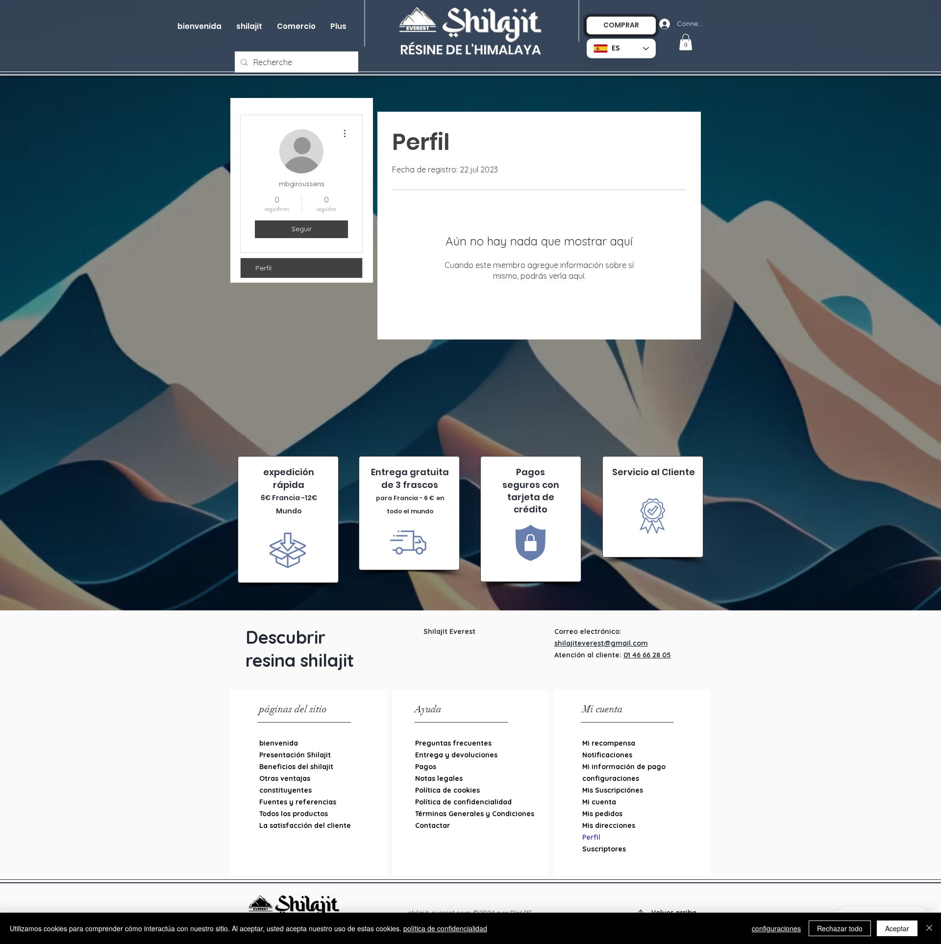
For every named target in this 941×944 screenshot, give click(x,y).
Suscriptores (604, 849)
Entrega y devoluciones (456, 754)
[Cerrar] (929, 928)
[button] (296, 26)
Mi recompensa (608, 743)
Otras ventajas (284, 778)
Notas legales (439, 778)
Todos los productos (293, 813)
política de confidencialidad (445, 928)
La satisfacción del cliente (305, 825)
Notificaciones (607, 754)
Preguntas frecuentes (453, 743)
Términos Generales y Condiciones (465, 813)
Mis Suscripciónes (612, 790)
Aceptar (897, 928)
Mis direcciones (608, 825)
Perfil (263, 268)
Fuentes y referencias (297, 802)
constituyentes (285, 790)
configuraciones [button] (776, 928)
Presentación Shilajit (295, 754)
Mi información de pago (624, 766)
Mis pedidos (602, 813)
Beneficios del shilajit (296, 766)
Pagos (425, 766)
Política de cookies (447, 790)
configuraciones (610, 778)
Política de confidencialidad (463, 802)
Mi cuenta (599, 802)
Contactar (432, 825)
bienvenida (278, 743)
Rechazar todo (840, 928)
